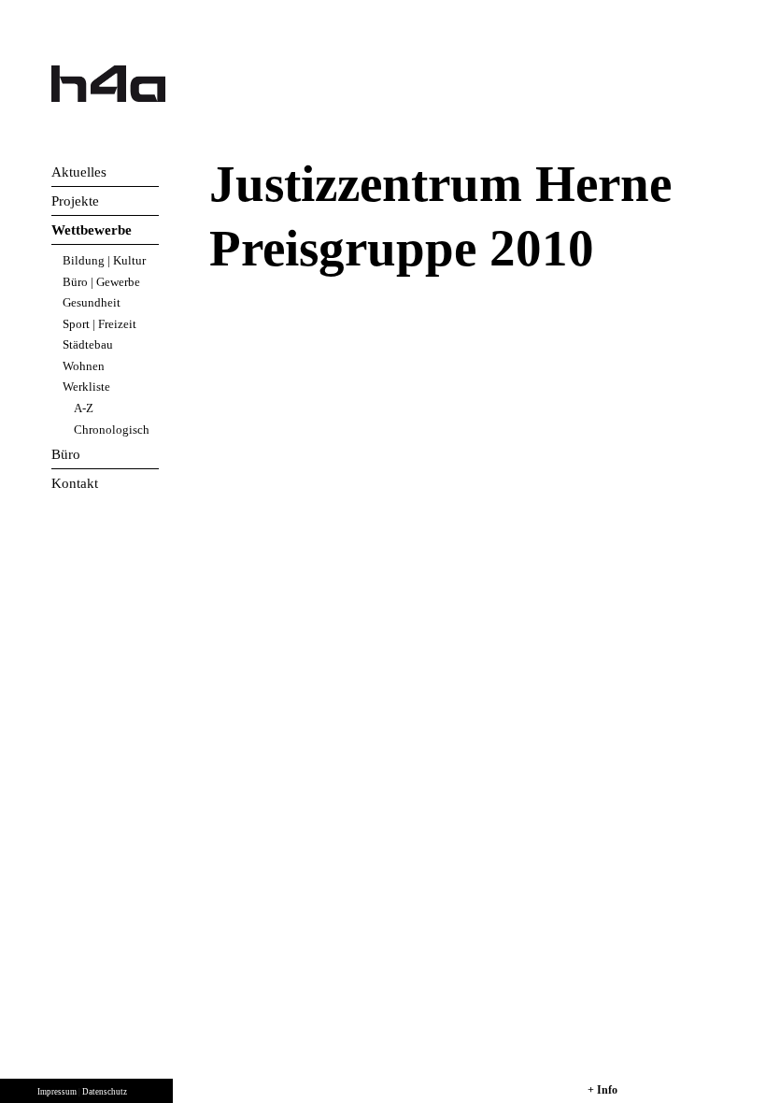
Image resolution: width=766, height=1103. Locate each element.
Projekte (75, 200)
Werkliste (86, 387)
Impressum (57, 1091)
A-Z (83, 408)
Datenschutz (104, 1091)
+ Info (602, 1089)
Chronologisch (111, 430)
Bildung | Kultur (104, 260)
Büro (65, 454)
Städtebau (88, 344)
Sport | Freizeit (99, 324)
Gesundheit (92, 302)
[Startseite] (108, 83)
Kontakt (74, 483)
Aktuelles (78, 172)
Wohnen (84, 366)
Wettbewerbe (91, 229)
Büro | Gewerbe (101, 282)
